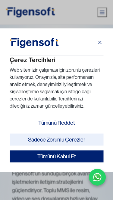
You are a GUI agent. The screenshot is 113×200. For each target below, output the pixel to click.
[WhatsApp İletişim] (97, 177)
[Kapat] (99, 43)
